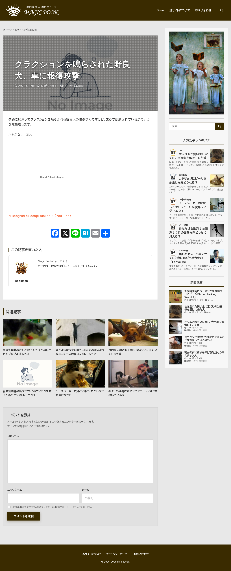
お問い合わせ (141, 553)
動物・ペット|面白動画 (26, 29)
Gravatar (43, 421)
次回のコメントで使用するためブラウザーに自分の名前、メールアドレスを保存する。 (52, 507)
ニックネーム (14, 489)
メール (85, 489)
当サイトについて (91, 553)
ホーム (9, 29)
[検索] (221, 10)
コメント (13, 435)
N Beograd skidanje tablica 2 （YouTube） (39, 216)
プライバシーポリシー (117, 553)
